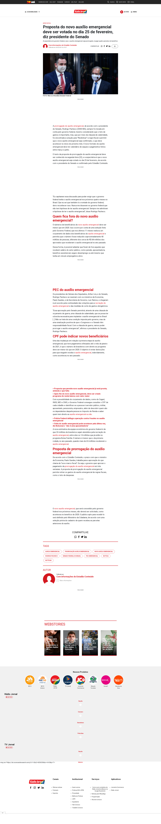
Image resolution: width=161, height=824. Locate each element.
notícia (105, 556)
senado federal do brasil (72, 556)
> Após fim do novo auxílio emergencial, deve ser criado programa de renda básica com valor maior (77, 395)
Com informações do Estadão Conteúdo (63, 45)
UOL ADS (81, 2)
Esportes (55, 793)
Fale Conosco (76, 804)
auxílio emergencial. (61, 444)
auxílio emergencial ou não (81, 414)
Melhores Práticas (77, 796)
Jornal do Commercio (117, 787)
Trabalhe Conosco (77, 807)
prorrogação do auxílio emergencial (69, 126)
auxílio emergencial (96, 234)
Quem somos (76, 787)
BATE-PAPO (122, 2)
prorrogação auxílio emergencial (77, 551)
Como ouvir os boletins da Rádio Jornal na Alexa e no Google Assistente (100, 789)
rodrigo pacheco (51, 556)
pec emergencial (92, 556)
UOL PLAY (74, 2)
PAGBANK (60, 2)
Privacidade (75, 793)
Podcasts (55, 790)
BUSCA (112, 2)
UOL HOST (53, 2)
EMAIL (132, 2)
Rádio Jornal (115, 790)
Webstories (54, 624)
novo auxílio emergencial (88, 225)
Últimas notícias (57, 787)
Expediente (75, 802)
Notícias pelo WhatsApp (99, 794)
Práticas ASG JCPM (78, 790)
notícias (48, 560)
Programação (96, 796)
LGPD (73, 799)
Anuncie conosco (97, 799)
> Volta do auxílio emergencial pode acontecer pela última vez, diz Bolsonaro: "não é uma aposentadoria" (79, 424)
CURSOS (67, 2)
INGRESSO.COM (43, 2)
